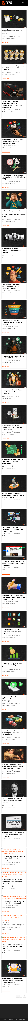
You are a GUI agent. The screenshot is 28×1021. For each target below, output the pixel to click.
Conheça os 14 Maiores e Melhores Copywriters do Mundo (11, 250)
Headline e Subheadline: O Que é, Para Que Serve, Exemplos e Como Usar (13, 563)
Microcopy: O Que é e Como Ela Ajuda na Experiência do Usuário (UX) (12, 529)
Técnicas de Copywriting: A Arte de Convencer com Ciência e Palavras (12, 286)
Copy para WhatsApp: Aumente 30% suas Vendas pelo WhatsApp (14, 699)
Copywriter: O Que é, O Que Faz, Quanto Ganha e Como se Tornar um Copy (13, 597)
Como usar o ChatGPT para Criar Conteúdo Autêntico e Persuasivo (12, 392)
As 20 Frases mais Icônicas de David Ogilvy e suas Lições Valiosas (13, 800)
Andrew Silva (7, 36)
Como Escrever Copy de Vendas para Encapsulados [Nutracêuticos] (12, 732)
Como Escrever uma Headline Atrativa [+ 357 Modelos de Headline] (13, 834)
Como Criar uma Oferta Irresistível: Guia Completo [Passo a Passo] (12, 427)
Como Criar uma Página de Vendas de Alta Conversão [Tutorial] (12, 881)
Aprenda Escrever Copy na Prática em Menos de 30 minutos (12, 32)
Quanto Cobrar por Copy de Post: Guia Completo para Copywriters (12, 631)
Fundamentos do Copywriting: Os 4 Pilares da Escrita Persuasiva (13, 67)
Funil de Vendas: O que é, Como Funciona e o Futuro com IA (12, 322)
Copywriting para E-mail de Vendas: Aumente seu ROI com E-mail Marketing (13, 980)
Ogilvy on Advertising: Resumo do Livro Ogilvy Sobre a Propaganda (13, 858)
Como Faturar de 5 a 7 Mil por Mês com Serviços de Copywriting (13, 461)
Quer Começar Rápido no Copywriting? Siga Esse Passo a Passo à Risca (13, 495)
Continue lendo (6, 42)
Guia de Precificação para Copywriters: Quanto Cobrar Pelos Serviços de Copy (12, 766)
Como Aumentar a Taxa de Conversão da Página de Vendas (12, 665)
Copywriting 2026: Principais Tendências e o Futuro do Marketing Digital (12, 141)
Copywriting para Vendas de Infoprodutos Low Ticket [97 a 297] (13, 177)
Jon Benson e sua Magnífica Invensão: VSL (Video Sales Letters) (12, 946)
